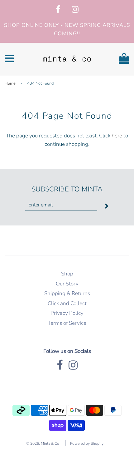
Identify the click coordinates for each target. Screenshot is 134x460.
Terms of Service (67, 323)
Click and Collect (67, 303)
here (117, 135)
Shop (67, 273)
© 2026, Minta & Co (42, 443)
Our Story (67, 283)
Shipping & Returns (67, 293)
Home (10, 83)
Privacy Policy (67, 313)
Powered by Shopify (86, 443)
